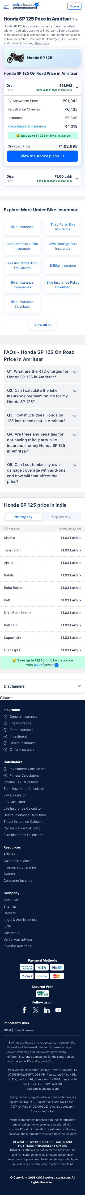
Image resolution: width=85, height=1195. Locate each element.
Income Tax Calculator (21, 782)
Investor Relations (17, 946)
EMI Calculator (15, 795)
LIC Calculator (14, 802)
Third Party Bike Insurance (63, 226)
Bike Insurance (22, 227)
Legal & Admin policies (21, 920)
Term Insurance (22, 730)
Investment (18, 736)
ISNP (7, 926)
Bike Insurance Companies (22, 284)
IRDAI (7, 1030)
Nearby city (23, 517)
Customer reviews (17, 861)
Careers (10, 913)
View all (40, 325)
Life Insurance (20, 723)
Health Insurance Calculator (25, 815)
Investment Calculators (27, 769)
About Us (11, 900)
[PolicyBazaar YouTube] (58, 1009)
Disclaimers (14, 686)
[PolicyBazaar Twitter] (35, 1009)
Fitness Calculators (24, 775)
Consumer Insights (18, 880)
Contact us (12, 933)
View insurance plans (40, 156)
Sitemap (10, 906)
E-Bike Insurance (63, 265)
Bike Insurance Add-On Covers (22, 265)
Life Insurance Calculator (23, 808)
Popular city (61, 517)
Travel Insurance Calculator (25, 822)
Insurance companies (20, 867)
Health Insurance (23, 743)
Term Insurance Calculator (24, 789)
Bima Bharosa (24, 1030)
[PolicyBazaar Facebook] (24, 1009)
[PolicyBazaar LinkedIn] (46, 1009)
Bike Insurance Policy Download (63, 284)
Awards (9, 874)
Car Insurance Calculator (23, 828)
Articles (9, 854)
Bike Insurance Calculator (22, 304)
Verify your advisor (18, 939)
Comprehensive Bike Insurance (22, 246)
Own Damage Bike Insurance (63, 246)
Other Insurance (22, 749)
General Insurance (24, 716)
